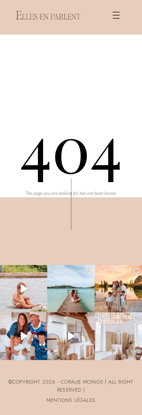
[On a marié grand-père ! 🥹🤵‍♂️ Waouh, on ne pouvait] (118, 288)
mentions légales (71, 400)
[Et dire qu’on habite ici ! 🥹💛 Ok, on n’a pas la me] (70, 288)
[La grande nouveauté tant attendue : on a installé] (70, 336)
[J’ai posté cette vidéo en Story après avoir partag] (23, 288)
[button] (116, 15)
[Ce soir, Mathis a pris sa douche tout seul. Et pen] (118, 336)
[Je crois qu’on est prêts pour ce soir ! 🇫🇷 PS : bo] (23, 336)
